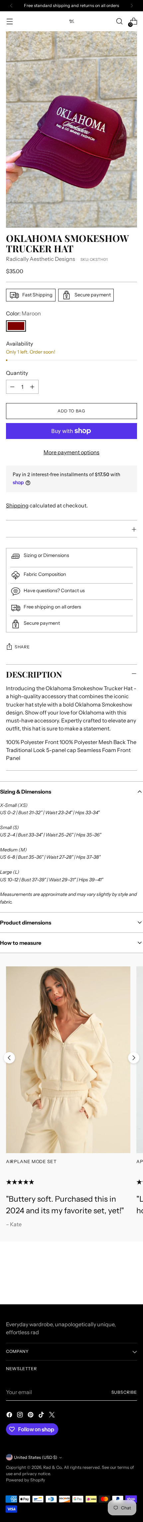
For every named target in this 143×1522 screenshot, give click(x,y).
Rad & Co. (52, 1467)
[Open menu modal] (9, 21)
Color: (23, 313)
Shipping (17, 505)
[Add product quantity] (32, 386)
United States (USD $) (35, 1457)
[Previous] (11, 5)
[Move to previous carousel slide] (9, 1057)
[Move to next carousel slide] (133, 1057)
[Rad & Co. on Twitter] (53, 1415)
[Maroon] (16, 326)
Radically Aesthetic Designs (40, 259)
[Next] (131, 5)
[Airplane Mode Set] (68, 1059)
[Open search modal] (119, 21)
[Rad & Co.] (71, 21)
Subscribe (124, 1392)
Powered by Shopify (25, 1479)
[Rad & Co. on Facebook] (10, 1415)
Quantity (17, 373)
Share (22, 646)
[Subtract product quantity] (12, 386)
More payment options (71, 452)
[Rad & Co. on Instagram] (21, 1415)
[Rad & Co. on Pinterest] (31, 1415)
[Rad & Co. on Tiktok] (42, 1415)
